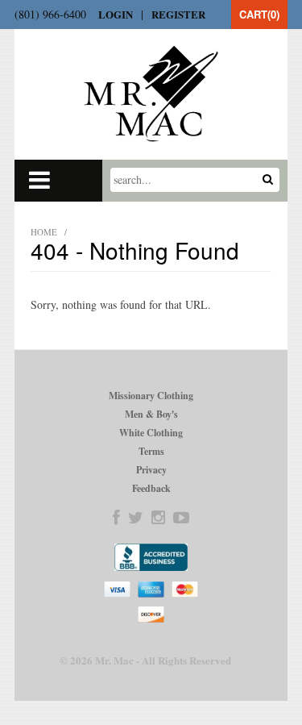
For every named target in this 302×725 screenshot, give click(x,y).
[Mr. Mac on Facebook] (116, 518)
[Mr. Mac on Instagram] (158, 518)
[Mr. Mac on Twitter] (135, 518)
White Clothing (151, 433)
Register (178, 14)
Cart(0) (259, 14)
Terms (151, 451)
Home (44, 232)
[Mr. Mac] (151, 93)
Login (115, 14)
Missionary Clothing (151, 395)
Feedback (151, 488)
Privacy (151, 470)
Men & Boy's (151, 414)
